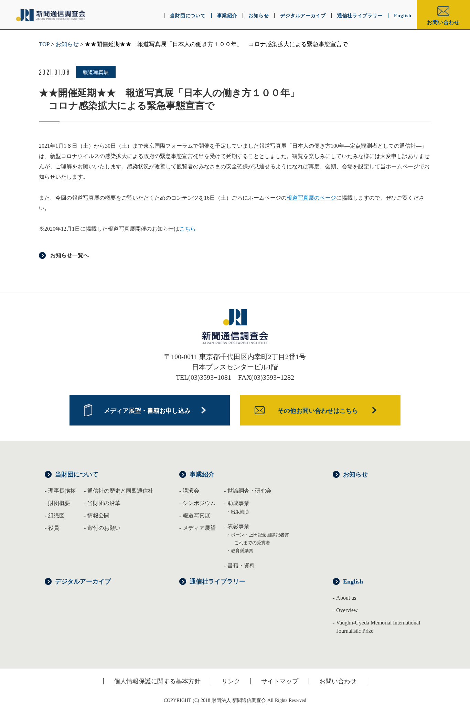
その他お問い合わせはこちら (318, 410)
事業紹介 (202, 474)
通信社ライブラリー (217, 581)
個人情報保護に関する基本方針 (157, 681)
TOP (44, 44)
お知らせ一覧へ (69, 255)
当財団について (76, 474)
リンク (231, 681)
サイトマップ (279, 681)
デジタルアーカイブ (83, 581)
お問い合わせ (443, 22)
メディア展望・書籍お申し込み (147, 410)
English (353, 581)
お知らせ (67, 44)
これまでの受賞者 (252, 542)
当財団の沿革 (103, 503)
